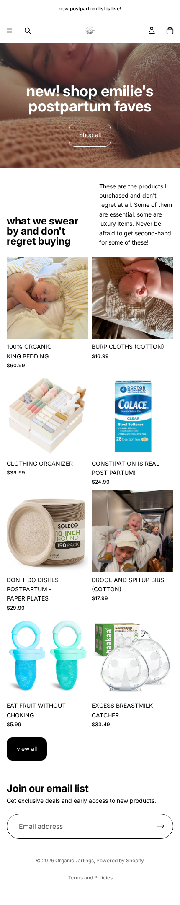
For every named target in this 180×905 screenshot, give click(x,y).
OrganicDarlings (74, 860)
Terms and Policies (90, 877)
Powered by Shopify (120, 860)
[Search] (27, 30)
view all (27, 748)
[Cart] (170, 30)
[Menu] (9, 30)
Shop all (90, 134)
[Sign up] (161, 826)
